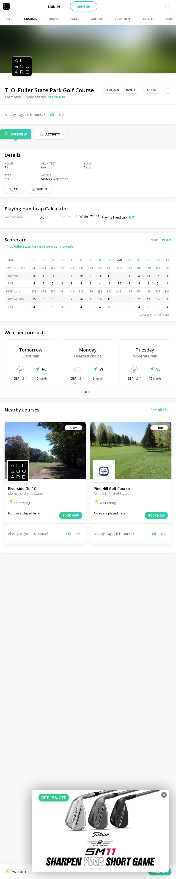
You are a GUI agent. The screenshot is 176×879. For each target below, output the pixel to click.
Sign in (54, 6)
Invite (130, 90)
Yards (154, 240)
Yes (52, 114)
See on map (56, 97)
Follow (113, 90)
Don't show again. (101, 869)
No (61, 114)
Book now (71, 515)
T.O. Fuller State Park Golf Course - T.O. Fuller (41, 246)
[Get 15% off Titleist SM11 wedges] (100, 831)
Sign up (83, 6)
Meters (166, 240)
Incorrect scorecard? (154, 315)
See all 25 (158, 409)
